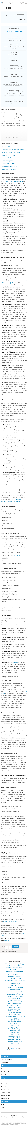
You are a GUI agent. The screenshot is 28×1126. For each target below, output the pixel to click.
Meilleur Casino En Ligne (14, 1021)
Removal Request (5, 1098)
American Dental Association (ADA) (13, 181)
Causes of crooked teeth (9, 155)
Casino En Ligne (15, 993)
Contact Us (3, 1068)
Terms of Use (4, 1086)
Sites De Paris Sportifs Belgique (14, 967)
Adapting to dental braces (9, 169)
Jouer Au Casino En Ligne (15, 1041)
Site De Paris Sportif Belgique (14, 966)
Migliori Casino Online (15, 1007)
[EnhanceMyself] (7, 3)
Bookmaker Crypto (15, 989)
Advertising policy (5, 1089)
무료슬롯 (14, 1018)
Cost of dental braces (8, 147)
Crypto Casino (14, 1027)
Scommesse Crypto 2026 (14, 998)
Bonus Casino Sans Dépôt (15, 1002)
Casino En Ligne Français (14, 1009)
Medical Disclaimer (5, 1095)
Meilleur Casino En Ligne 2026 (15, 994)
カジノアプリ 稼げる (14, 984)
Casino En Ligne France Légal (15, 991)
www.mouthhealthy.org (10, 921)
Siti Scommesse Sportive (14, 1011)
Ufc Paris (14, 982)
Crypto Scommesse (15, 1000)
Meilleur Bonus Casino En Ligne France (14, 1016)
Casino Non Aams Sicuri (14, 976)
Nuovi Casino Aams (15, 1030)
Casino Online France (14, 1023)
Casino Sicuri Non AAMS (14, 1036)
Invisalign (15, 662)
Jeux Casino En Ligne (14, 969)
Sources (16, 946)
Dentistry (8, 951)
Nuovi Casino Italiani (14, 1014)
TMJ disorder (17, 555)
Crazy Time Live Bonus (15, 978)
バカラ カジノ (15, 985)
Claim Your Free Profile (6, 1059)
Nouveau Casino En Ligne (15, 1038)
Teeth (14, 951)
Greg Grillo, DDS (20, 14)
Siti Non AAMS (15, 1032)
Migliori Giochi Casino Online (14, 1005)
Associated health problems (10, 158)
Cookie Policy (4, 1083)
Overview (22, 20)
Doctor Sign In (4, 1062)
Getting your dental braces (9, 166)
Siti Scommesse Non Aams (15, 973)
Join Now (3, 1104)
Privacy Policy (4, 1081)
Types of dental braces (8, 163)
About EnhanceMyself (6, 1071)
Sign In (2, 1107)
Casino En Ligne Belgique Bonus (14, 971)
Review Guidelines (5, 1092)
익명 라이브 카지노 (15, 1020)
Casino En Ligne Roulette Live (15, 987)
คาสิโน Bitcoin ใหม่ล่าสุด (14, 1003)
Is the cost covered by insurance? (11, 152)
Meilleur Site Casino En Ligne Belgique (15, 964)
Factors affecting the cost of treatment (13, 149)
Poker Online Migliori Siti (14, 975)
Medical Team (4, 1074)
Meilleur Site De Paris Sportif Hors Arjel (15, 980)
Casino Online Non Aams (14, 1012)
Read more (6, 940)
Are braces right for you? (9, 161)
